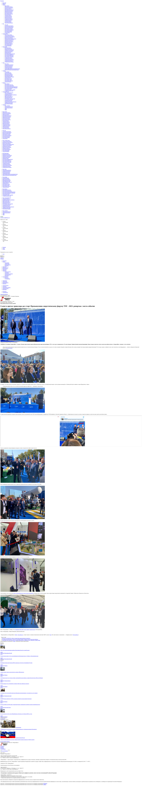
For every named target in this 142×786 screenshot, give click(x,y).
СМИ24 (44, 784)
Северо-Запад (5, 33)
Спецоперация (18, 727)
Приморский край (8, 97)
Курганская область (8, 66)
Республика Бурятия (9, 103)
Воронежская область (9, 10)
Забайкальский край (9, 102)
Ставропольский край (9, 90)
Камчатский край (8, 95)
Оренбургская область (9, 50)
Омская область (8, 77)
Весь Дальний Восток (9, 92)
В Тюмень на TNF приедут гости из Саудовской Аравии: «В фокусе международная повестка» (20, 639)
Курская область (8, 14)
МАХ (16, 634)
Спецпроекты (5, 276)
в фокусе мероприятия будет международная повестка (23, 593)
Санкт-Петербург (8, 45)
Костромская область (9, 13)
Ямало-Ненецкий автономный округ (12, 69)
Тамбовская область (8, 19)
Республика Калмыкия (9, 29)
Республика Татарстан (9, 56)
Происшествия (5, 267)
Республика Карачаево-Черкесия (11, 87)
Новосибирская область (9, 76)
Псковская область (8, 42)
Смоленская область (9, 18)
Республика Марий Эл (9, 54)
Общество (4, 266)
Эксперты (4, 270)
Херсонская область (8, 107)
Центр (4, 4)
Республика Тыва (8, 79)
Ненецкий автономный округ (10, 38)
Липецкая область (8, 15)
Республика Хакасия (9, 80)
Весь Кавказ (7, 83)
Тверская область (8, 20)
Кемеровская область (9, 74)
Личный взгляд (8, 274)
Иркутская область (8, 73)
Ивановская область (8, 11)
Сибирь (4, 70)
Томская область (8, 81)
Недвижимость (8, 264)
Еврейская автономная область (11, 94)
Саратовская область (9, 58)
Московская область (8, 6)
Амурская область (8, 93)
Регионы (2, 0)
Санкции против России (20, 737)
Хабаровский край (8, 100)
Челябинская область (9, 65)
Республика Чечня (8, 88)
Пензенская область (8, 51)
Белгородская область (9, 7)
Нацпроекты (5, 268)
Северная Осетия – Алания (10, 89)
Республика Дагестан (9, 84)
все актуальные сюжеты (5, 741)
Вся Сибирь (7, 71)
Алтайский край (8, 72)
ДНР (6, 109)
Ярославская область (9, 22)
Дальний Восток (6, 91)
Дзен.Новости (20, 634)
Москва (4, 3)
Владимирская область (9, 9)
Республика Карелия (9, 43)
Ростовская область (8, 30)
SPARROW (45, 783)
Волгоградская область (9, 26)
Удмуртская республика (9, 59)
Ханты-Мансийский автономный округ (12, 68)
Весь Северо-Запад (8, 34)
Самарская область (8, 57)
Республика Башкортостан (10, 53)
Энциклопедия (8, 271)
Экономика (7, 262)
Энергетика (7, 263)
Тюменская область (8, 67)
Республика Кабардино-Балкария (11, 86)
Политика (4, 260)
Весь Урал (7, 63)
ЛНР (6, 108)
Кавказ (4, 82)
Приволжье (5, 46)
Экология (4, 269)
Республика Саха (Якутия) (10, 98)
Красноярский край (8, 75)
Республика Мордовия (9, 55)
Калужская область (8, 12)
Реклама (4, 247)
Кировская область (8, 48)
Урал (3, 62)
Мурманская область (9, 40)
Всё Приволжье (8, 47)
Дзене (14, 641)
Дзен (50, 634)
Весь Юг (6, 24)
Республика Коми (8, 44)
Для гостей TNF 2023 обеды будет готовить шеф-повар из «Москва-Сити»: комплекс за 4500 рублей (21, 640)
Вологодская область (9, 37)
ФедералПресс (75, 634)
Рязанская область (8, 17)
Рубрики (2, 258)
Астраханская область (9, 25)
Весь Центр (7, 5)
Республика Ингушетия (9, 85)
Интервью (7, 275)
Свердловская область (9, 64)
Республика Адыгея (8, 28)
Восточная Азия (7, 707)
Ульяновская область (9, 60)
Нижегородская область (9, 49)
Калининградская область (10, 36)
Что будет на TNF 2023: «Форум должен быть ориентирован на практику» (16, 638)
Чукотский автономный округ (10, 101)
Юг (3, 23)
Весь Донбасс (7, 105)
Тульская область (8, 21)
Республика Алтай (8, 78)
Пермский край (8, 52)
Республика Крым (8, 31)
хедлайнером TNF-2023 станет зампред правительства (25, 629)
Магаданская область (9, 96)
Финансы (6, 265)
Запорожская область (9, 106)
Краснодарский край (9, 27)
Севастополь (7, 32)
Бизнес (4, 261)
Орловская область (8, 16)
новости (2, 257)
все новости (2, 718)
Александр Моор (9, 348)
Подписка (7, 277)
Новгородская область (9, 41)
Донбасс (4, 104)
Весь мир (4, 2)
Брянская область (8, 8)
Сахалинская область (9, 99)
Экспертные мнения (9, 273)
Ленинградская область (9, 39)
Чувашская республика (9, 61)
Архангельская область (9, 35)
